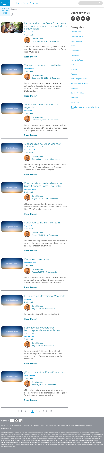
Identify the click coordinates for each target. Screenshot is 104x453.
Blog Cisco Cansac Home (5, 12)
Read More (30, 57)
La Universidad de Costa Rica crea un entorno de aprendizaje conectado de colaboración (45, 26)
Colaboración (76, 51)
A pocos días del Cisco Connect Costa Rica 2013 (42, 145)
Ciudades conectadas (36, 259)
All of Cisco (5, 8)
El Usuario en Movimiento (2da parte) (45, 296)
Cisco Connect (76, 41)
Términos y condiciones (40, 425)
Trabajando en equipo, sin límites (43, 65)
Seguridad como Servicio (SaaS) (42, 222)
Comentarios (13, 425)
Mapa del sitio (28, 425)
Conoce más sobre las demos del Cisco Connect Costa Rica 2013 (43, 184)
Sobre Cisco (75, 102)
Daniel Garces (37, 39)
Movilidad (74, 69)
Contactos (4, 425)
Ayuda (20, 425)
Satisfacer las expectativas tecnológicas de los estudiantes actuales (42, 330)
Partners (74, 74)
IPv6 (72, 65)
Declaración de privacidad (57, 425)
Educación (75, 55)
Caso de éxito (76, 32)
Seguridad (75, 88)
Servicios (74, 98)
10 (51, 411)
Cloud (73, 46)
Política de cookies (73, 425)
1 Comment (54, 41)
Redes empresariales (79, 79)
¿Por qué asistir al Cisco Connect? (43, 372)
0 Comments (55, 78)
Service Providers (77, 93)
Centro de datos (77, 36)
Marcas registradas (86, 425)
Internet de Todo (77, 60)
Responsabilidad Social (79, 83)
